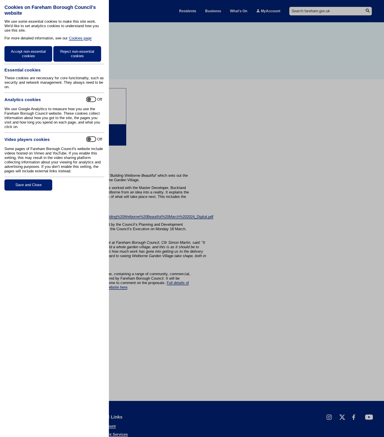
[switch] (43, 99)
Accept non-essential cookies (28, 53)
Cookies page (80, 38)
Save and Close (28, 185)
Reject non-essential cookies (77, 53)
